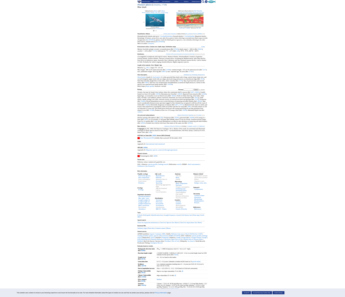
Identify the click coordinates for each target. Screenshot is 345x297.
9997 (146, 82)
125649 (143, 277)
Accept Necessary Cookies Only (261, 292)
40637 (164, 71)
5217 (204, 70)
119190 (169, 84)
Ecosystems (179, 54)
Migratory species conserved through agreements (161, 150)
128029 (179, 94)
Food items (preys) (144, 176)
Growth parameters (144, 196)
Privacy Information (161, 292)
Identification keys (188, 74)
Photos (168, 228)
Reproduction (185, 115)
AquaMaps (188, 28)
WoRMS (200, 33)
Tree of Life (175, 241)
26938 (158, 94)
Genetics (178, 203)
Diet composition (143, 177)
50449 (143, 101)
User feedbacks (166, 1)
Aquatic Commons (155, 234)
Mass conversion (143, 205)
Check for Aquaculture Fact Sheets (191, 222)
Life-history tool (186, 215)
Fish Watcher (198, 11)
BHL (163, 234)
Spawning (191, 115)
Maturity (179, 115)
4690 (155, 156)
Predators (141, 183)
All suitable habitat (187, 12)
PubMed (140, 241)
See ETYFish (150, 40)
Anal (154, 77)
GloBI (178, 237)
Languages (156, 1)
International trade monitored (155, 144)
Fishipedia (165, 237)
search (179, 164)
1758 (164, 5)
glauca (149, 5)
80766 (143, 281)
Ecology (203, 46)
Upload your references (169, 126)
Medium (159, 279)
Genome (178, 202)
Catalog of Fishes (143, 236)
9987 (189, 106)
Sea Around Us (150, 166)
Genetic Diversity (181, 209)
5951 (196, 97)
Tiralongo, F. (159, 28)
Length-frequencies (144, 203)
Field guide (146, 215)
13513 (181, 105)
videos (163, 11)
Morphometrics (201, 74)
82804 (143, 250)
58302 (197, 92)
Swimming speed (181, 190)
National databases (157, 239)
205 (161, 118)
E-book (139, 215)
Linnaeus (156, 5)
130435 (154, 135)
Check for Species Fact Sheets (169, 222)
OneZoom (167, 239)
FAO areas (173, 54)
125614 (139, 112)
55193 (154, 51)
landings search (163, 164)
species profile (152, 164)
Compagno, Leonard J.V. (192, 126)
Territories (168, 54)
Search (192, 241)
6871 (192, 92)
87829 (176, 49)
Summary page (142, 228)
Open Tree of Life (177, 239)
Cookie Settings (278, 292)
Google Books (185, 237)
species (190, 33)
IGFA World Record (143, 239)
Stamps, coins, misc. (155, 12)
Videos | (148, 12)
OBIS (200, 28)
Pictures (144, 12)
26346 (147, 105)
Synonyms (173, 33)
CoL (196, 33)
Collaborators (202, 126)
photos (155, 11)
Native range (179, 12)
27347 (191, 71)
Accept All (246, 292)
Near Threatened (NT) (147, 138)
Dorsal (139, 77)
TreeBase (168, 241)
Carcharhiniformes (166, 36)
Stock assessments (194, 164)
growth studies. (196, 261)
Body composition (181, 183)
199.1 (148, 68)
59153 (143, 272)
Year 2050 (201, 12)
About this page (146, 1)
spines (144, 77)
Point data (151, 228)
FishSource (141, 166)
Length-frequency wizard (172, 215)
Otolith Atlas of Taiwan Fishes (193, 239)
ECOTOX (177, 236)
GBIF (197, 28)
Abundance (142, 209)
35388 (168, 70)
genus (186, 33)
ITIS (194, 33)
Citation (176, 1)
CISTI (200, 234)
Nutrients (179, 185)
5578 (202, 79)
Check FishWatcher (191, 234)
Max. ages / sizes (143, 198)
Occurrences (186, 54)
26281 (177, 118)
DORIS (171, 236)
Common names (167, 33)
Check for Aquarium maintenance (148, 222)
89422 (200, 49)
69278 (143, 259)
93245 (176, 254)
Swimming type (181, 189)
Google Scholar (196, 237)
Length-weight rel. (144, 200)
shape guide (149, 86)
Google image (164, 12)
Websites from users (177, 234)
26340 (204, 94)
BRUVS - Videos (161, 209)
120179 (143, 266)
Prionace (141, 5)
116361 (145, 147)
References (178, 126)
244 (178, 51)
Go (188, 241)
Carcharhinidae (190, 36)
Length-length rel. (144, 202)
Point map (195, 12)
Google (204, 237)
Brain (177, 177)
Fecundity (199, 115)
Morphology (194, 74)
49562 (199, 101)
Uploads (186, 1)
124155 (143, 285)
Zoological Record (156, 243)
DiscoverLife (163, 236)
